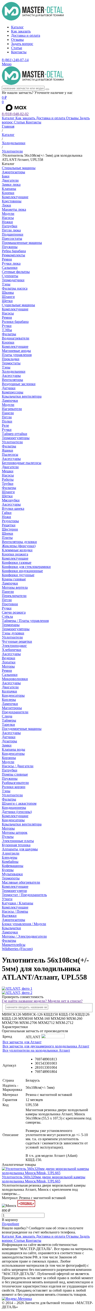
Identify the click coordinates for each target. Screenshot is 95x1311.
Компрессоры (12, 392)
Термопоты (11, 878)
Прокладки (10, 359)
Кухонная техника (16, 845)
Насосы (8, 218)
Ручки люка (11, 263)
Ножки (7, 222)
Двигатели (10, 180)
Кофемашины (12, 866)
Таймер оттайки (14, 434)
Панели (8, 413)
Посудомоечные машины (22, 729)
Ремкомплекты (13, 255)
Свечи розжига (14, 612)
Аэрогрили (10, 853)
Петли (7, 417)
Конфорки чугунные (18, 575)
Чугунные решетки (17, 641)
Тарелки (8, 724)
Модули (8, 214)
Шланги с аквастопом (19, 803)
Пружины (10, 247)
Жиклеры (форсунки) (19, 546)
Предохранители (15, 712)
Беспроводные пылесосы (21, 463)
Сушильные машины (18, 305)
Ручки (7, 326)
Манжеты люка (14, 209)
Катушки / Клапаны (17, 903)
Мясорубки (11, 500)
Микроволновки (15, 679)
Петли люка (11, 230)
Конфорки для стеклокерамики (26, 567)
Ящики (7, 450)
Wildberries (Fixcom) (17, 949)
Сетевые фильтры (16, 272)
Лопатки (8, 662)
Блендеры (9, 857)
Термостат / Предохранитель (24, 895)
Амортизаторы (13, 172)
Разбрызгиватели (15, 783)
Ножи (6, 517)
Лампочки (10, 400)
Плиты (7, 538)
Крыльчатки (11, 928)
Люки (6, 205)
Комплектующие (15, 197)
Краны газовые (14, 579)
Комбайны (10, 862)
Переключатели (14, 596)
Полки (7, 421)
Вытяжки (9, 916)
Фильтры (9, 334)
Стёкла (7, 616)
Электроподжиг (14, 646)
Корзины (9, 758)
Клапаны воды (13, 749)
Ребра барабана (14, 251)
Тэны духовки (13, 633)
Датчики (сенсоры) (17, 812)
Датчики (8, 388)
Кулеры (8, 870)
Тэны (6, 284)
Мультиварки (12, 874)
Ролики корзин (13, 787)
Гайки (7, 513)
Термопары (11, 625)
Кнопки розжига (15, 554)
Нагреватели (12, 409)
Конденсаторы (13, 695)
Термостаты (11, 363)
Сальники (10, 268)
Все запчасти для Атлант (22, 1042)
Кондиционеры (14, 808)
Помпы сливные (15, 774)
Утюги (7, 899)
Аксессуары (11, 376)
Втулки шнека (13, 508)
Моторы (8, 666)
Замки (7, 745)
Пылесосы (10, 454)
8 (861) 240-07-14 (15, 60)
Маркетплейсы (13, 945)
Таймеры (9, 720)
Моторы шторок (14, 832)
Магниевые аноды (16, 351)
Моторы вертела (15, 587)
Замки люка (11, 184)
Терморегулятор (14, 891)
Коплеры (9, 700)
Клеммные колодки (17, 550)
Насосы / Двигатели (17, 766)
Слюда (7, 716)
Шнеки (7, 533)
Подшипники (12, 234)
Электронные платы (18, 841)
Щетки (7, 301)
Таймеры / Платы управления (25, 621)
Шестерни (10, 529)
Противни (10, 604)
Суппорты (10, 276)
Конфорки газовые (16, 562)
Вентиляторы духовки (19, 542)
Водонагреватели (15, 338)
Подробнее (10, 1224)
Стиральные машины (19, 168)
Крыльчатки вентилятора (22, 396)
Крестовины (11, 201)
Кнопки (8, 193)
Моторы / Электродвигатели (24, 936)
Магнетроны (12, 708)
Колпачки (9, 691)
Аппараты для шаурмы (20, 849)
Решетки (8, 525)
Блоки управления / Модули (24, 924)
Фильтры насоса (14, 288)
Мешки (7, 471)
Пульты (8, 837)
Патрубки (9, 226)
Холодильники (13, 371)
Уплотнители (12, 442)
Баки (5, 176)
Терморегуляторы (16, 438)
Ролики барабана (15, 322)
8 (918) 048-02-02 (15, 114)
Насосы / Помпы (15, 911)
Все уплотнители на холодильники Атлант (36, 1050)
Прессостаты (12, 238)
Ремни (7, 259)
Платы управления (17, 355)
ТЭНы (7, 330)
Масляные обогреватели (21, 882)
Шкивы (8, 292)
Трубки (7, 484)
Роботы (8, 479)
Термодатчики (13, 280)
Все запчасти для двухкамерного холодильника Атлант (46, 1046)
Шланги (8, 297)
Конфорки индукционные (22, 571)
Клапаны (9, 189)
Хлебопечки (11, 650)
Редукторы (10, 521)
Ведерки (8, 658)
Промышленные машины (22, 243)
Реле (5, 425)
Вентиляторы (12, 380)
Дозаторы (9, 741)
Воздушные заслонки (19, 384)
